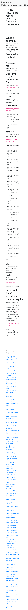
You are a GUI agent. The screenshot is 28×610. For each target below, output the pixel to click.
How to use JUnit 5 (11, 532)
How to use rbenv (11, 479)
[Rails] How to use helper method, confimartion (11, 464)
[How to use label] (11, 525)
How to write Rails (11, 477)
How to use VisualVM (12, 571)
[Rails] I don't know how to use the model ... (12, 586)
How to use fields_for (12, 491)
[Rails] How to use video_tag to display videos (11, 458)
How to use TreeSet (11, 520)
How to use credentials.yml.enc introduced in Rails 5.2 (12, 470)
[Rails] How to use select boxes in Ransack (11, 495)
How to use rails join (12, 371)
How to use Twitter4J (12, 506)
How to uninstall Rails (12, 522)
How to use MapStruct (12, 513)
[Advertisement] (12, 32)
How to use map (10, 499)
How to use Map (10, 474)
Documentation (6, 2)
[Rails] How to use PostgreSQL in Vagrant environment (12, 558)
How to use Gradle (11, 550)
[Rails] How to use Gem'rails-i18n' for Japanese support (11, 541)
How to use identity (11, 527)
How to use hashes (11, 530)
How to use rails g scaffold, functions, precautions (11, 357)
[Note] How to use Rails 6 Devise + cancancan (11, 447)
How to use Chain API (12, 599)
